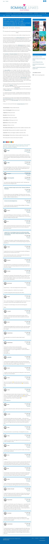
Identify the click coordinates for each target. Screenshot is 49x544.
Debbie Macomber (23, 77)
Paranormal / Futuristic (27, 13)
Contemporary (8, 13)
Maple (8, 150)
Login (4, 1)
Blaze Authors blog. (8, 90)
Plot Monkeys (16, 88)
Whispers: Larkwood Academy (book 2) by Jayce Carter (39, 68)
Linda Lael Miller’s (7, 70)
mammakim (9, 357)
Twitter (45, 1)
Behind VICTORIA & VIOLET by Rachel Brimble (39, 59)
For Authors (36, 538)
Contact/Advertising (42, 540)
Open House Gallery (15, 100)
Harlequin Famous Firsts (20, 37)
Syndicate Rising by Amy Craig (37, 62)
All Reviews (42, 13)
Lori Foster (6, 53)
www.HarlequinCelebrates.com (8, 98)
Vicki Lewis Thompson (13, 53)
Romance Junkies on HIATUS (37, 56)
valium (8, 162)
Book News (18, 27)
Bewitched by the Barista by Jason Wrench (38, 65)
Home (32, 538)
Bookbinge (11, 85)
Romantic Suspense (17, 13)
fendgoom (9, 173)
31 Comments (12, 27)
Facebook (44, 1)
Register (7, 1)
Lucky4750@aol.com (7, 400)
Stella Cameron (20, 45)
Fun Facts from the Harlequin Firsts (10, 200)
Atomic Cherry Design (6, 539)
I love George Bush (10, 177)
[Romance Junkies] (24, 7)
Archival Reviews (42, 538)
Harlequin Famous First (21, 103)
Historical (36, 13)
